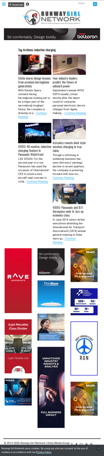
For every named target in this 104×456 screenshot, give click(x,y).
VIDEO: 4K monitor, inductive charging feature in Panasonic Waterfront (34, 150)
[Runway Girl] (52, 24)
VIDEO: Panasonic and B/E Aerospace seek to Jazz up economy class (68, 211)
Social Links (17, 5)
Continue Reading (75, 113)
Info (27, 4)
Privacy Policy (43, 452)
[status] (98, 448)
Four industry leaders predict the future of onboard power (65, 82)
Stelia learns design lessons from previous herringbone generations (34, 82)
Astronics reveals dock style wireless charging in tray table (69, 146)
